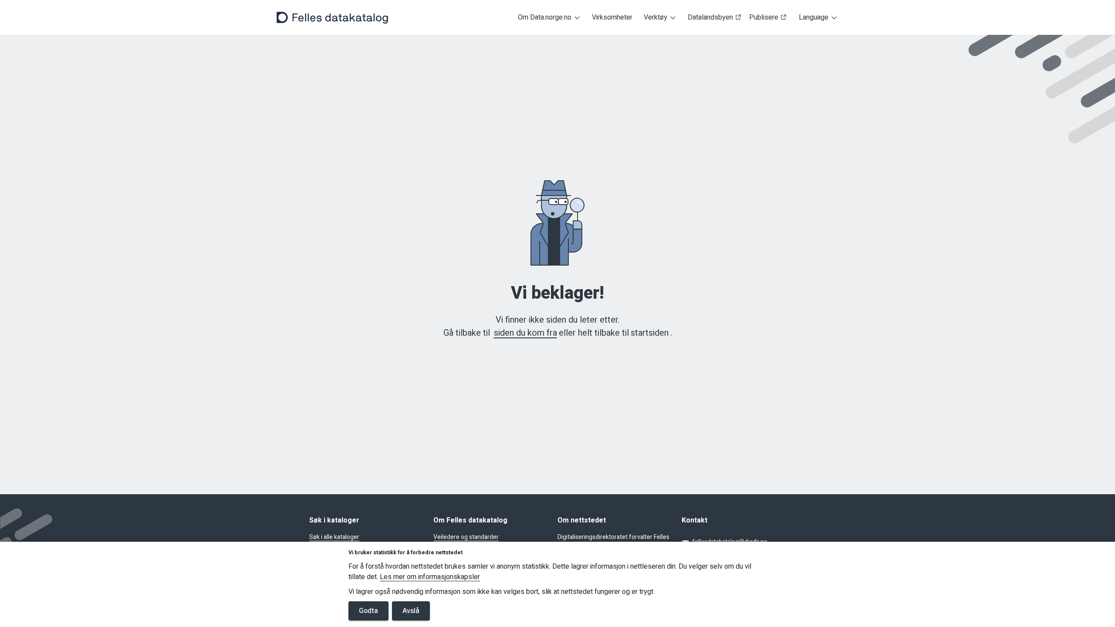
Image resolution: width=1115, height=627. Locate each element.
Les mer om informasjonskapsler (430, 577)
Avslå (410, 611)
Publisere (763, 17)
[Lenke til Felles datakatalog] (332, 17)
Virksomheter (612, 17)
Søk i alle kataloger (334, 537)
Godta (368, 611)
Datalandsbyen (710, 17)
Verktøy (655, 17)
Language (813, 17)
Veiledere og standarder (466, 537)
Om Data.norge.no (544, 17)
